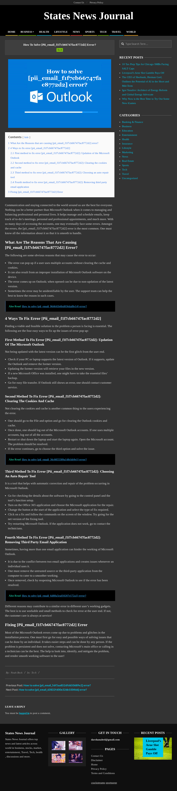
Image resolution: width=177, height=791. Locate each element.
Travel (125, 174)
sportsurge (111, 782)
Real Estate (128, 161)
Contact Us (97, 755)
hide (26, 137)
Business (127, 126)
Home (94, 764)
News (125, 156)
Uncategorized (130, 178)
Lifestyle (126, 148)
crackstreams (98, 782)
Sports (125, 165)
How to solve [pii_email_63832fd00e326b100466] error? (53, 689)
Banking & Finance (132, 122)
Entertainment (129, 135)
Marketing (127, 152)
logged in (24, 713)
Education (127, 130)
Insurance (127, 143)
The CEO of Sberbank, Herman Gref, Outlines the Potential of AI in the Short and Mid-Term (145, 81)
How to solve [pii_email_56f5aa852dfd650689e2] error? (57, 685)
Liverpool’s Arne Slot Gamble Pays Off (143, 72)
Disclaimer (97, 760)
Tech (59, 49)
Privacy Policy (99, 768)
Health (125, 139)
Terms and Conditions (103, 773)
